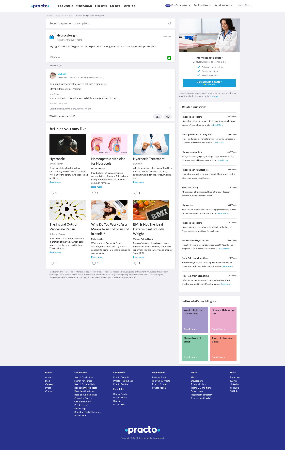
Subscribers (197, 391)
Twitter (233, 380)
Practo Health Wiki (201, 398)
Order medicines (83, 401)
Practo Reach (120, 397)
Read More (218, 125)
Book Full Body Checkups (87, 412)
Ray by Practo (120, 394)
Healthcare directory (201, 394)
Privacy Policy (198, 384)
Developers (197, 380)
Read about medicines (85, 394)
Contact (49, 391)
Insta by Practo (159, 377)
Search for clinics (83, 380)
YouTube (234, 387)
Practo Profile (120, 384)
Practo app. (215, 96)
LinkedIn (234, 384)
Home (49, 15)
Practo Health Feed (123, 380)
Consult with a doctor (64, 15)
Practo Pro (119, 404)
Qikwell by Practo (161, 380)
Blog (47, 380)
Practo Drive (81, 405)
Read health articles (84, 391)
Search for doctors (83, 377)
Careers (49, 384)
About (48, 377)
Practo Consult (121, 377)
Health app (80, 408)
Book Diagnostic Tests (85, 387)
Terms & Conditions (201, 387)
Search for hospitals (84, 384)
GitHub (234, 391)
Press (48, 387)
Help (193, 377)
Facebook (235, 377)
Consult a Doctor (83, 398)
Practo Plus (80, 415)
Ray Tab (117, 400)
